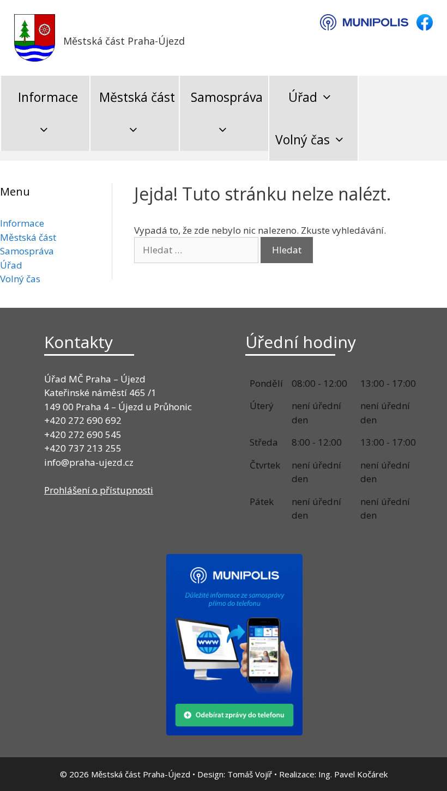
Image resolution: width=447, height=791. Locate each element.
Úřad (302, 97)
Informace (48, 97)
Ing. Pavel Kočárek (353, 774)
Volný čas (302, 139)
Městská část (137, 97)
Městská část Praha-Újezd (124, 40)
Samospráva (227, 97)
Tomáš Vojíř (249, 774)
